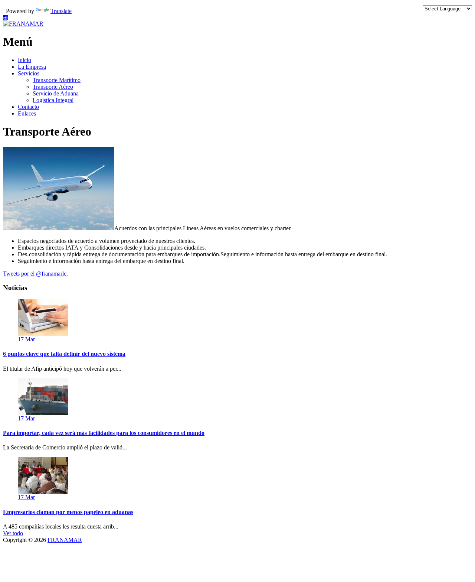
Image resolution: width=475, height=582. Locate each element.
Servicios (28, 73)
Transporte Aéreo (53, 87)
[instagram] (5, 17)
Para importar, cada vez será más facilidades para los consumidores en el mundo (103, 433)
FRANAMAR (65, 540)
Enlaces (27, 113)
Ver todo (13, 533)
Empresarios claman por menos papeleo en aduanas (68, 512)
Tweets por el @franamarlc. (35, 273)
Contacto (28, 107)
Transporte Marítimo (57, 80)
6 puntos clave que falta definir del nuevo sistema (64, 354)
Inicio (24, 60)
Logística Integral (53, 100)
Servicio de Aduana (56, 93)
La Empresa (32, 67)
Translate (61, 11)
